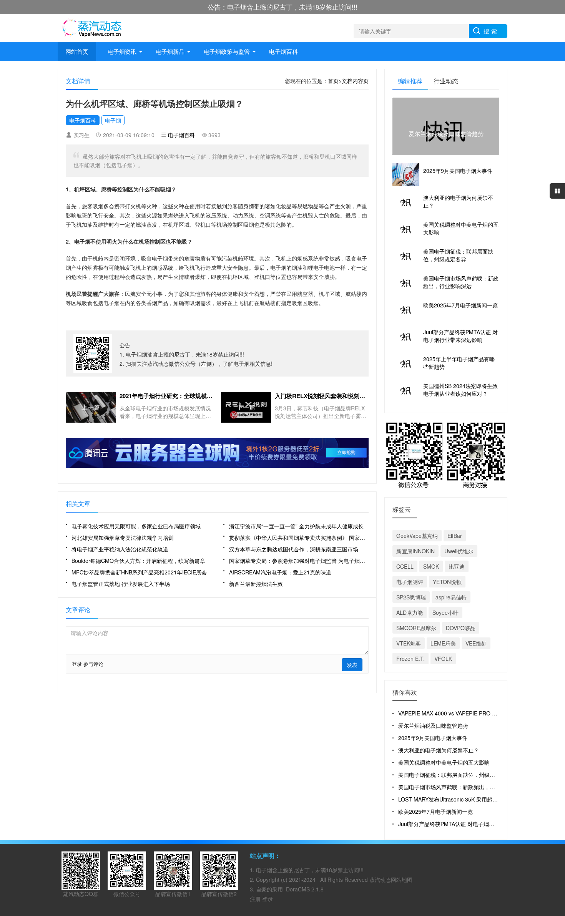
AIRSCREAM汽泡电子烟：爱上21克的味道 (280, 572)
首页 (333, 81)
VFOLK (443, 658)
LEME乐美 (443, 643)
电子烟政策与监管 (227, 51)
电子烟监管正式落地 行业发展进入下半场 (120, 583)
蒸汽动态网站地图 (390, 879)
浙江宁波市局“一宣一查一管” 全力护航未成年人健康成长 (296, 526)
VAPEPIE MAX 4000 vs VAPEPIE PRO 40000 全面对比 (464, 713)
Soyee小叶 (445, 612)
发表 (352, 665)
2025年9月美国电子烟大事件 (432, 738)
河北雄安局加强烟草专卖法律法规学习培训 (122, 537)
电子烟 (113, 120)
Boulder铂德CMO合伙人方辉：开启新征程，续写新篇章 (138, 560)
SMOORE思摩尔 (416, 628)
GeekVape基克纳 (417, 535)
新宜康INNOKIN (415, 551)
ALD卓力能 (409, 612)
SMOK (431, 566)
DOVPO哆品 (460, 628)
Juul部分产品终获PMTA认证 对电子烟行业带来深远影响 (465, 824)
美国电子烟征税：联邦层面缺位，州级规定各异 (454, 774)
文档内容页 (355, 81)
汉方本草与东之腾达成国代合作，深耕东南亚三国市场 (293, 549)
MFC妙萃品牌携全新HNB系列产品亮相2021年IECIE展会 (139, 572)
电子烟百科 (283, 51)
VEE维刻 (476, 643)
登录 (77, 663)
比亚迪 (457, 566)
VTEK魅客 (408, 643)
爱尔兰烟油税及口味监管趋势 (433, 725)
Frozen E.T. (410, 658)
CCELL (405, 566)
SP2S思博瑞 (411, 597)
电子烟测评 (409, 582)
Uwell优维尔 (459, 551)
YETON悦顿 (447, 582)
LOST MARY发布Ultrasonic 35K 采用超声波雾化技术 (461, 799)
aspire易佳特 (451, 597)
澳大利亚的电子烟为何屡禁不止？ (438, 750)
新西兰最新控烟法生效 (256, 583)
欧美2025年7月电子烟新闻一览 (435, 811)
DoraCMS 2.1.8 (305, 889)
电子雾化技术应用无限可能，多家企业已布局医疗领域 (136, 526)
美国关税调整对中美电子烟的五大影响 (444, 762)
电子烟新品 (170, 51)
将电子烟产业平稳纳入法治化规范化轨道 (119, 549)
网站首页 (76, 51)
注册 (256, 899)
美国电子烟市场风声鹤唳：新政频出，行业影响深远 (460, 787)
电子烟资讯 (122, 51)
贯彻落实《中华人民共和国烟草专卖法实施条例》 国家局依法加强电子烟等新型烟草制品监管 (299, 537)
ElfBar (454, 535)
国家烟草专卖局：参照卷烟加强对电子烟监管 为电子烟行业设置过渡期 (299, 560)
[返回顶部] (557, 817)
